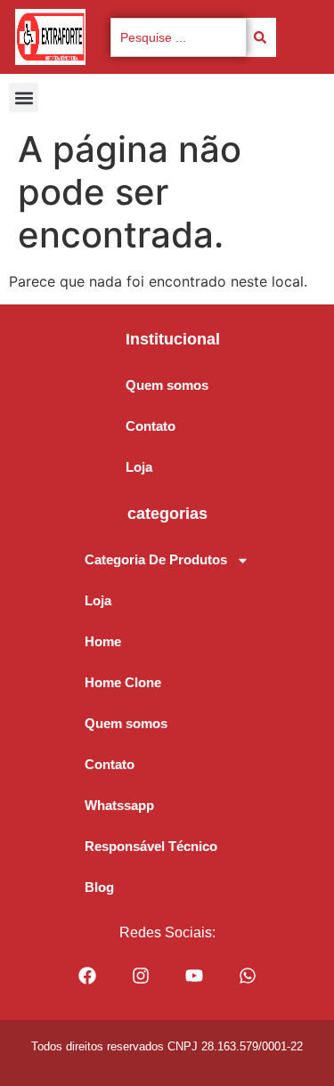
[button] (23, 97)
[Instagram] (141, 975)
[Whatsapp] (247, 975)
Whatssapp (119, 805)
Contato (150, 426)
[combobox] (178, 37)
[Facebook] (87, 975)
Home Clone (123, 682)
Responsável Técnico (151, 846)
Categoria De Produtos (156, 559)
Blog (99, 887)
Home (103, 641)
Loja (139, 466)
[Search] (261, 37)
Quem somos (167, 385)
